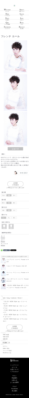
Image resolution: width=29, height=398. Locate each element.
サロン (14, 375)
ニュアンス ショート (14, 259)
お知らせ (14, 380)
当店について (14, 369)
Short (19, 298)
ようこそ (14, 367)
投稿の (6, 348)
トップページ (14, 365)
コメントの (7, 350)
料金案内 (14, 378)
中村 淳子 (24, 266)
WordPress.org (7, 352)
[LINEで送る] (1, 250)
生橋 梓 (5, 339)
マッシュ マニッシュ (14, 272)
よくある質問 (14, 382)
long (8, 298)
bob (4, 298)
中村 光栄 (6, 334)
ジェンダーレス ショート (15, 279)
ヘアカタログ (14, 371)
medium (13, 298)
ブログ (14, 386)
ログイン (5, 346)
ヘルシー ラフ (11, 266)
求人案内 (14, 391)
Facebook (14, 388)
